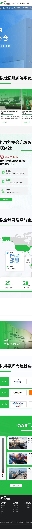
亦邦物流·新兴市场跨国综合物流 (9, 112)
